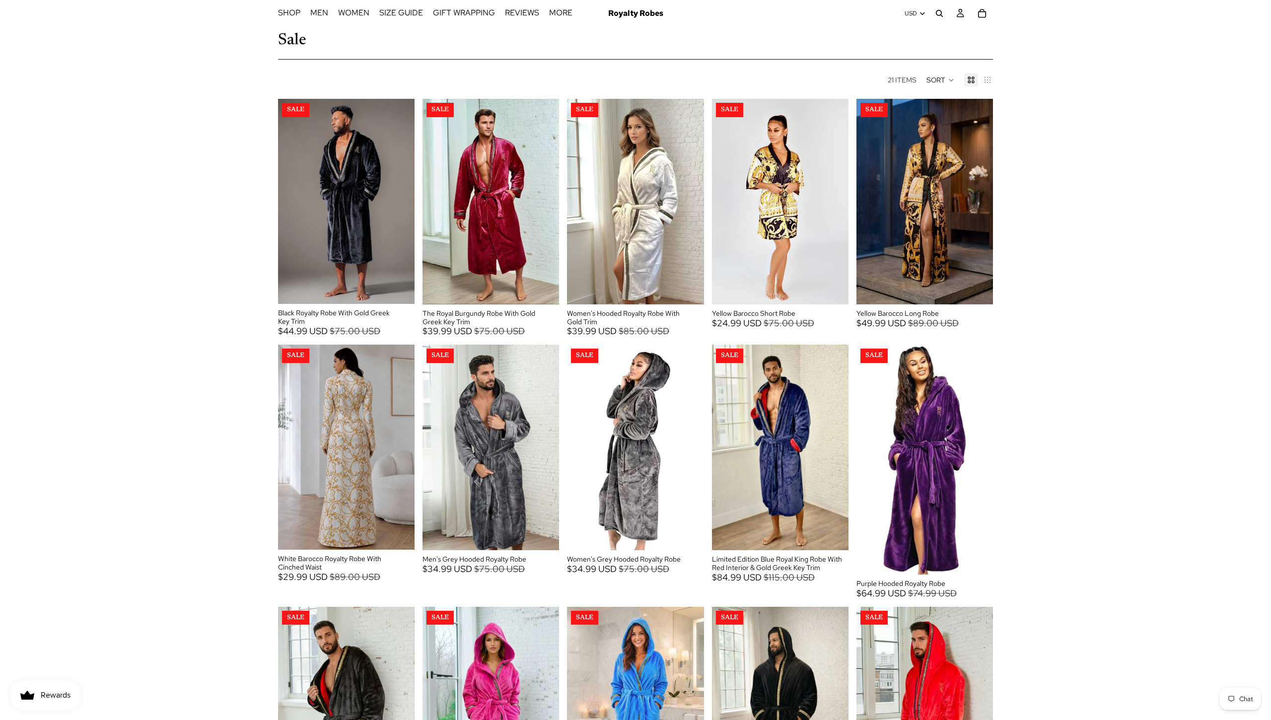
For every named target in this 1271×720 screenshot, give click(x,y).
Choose (407, 288)
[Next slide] (400, 202)
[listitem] (560, 13)
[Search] (939, 13)
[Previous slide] (293, 202)
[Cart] (982, 13)
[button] (940, 80)
